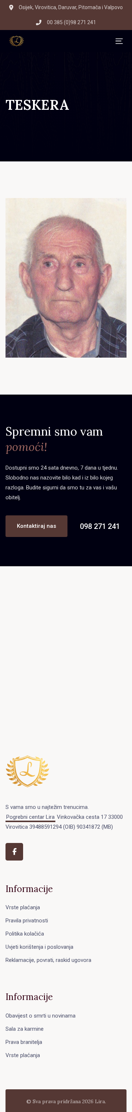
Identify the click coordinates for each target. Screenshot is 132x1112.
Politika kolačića (25, 933)
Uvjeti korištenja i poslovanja (39, 947)
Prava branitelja (24, 1042)
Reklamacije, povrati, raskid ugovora (48, 960)
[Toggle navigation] (69, 41)
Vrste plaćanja (23, 907)
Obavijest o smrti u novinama (41, 1015)
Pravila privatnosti (27, 920)
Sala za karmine (25, 1029)
